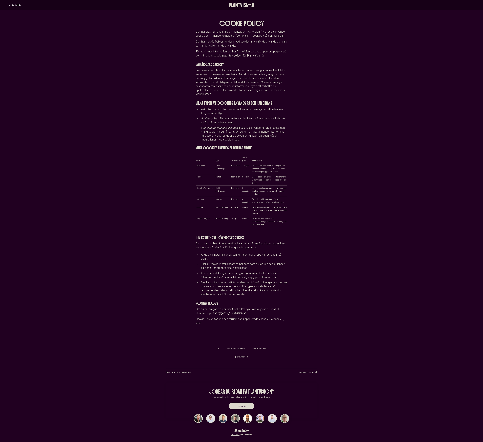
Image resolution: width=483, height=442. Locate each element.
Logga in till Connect (307, 372)
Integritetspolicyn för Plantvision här (243, 55)
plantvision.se (241, 356)
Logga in (242, 406)
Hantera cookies (260, 348)
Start (218, 348)
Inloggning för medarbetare (178, 372)
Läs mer (255, 213)
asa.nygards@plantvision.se (229, 313)
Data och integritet (236, 348)
